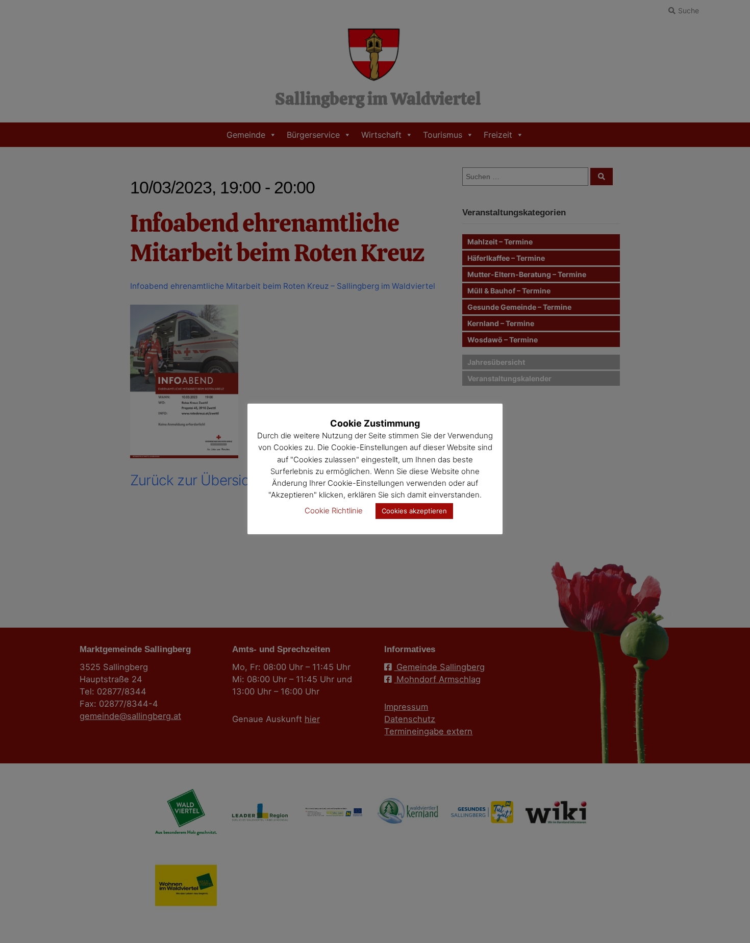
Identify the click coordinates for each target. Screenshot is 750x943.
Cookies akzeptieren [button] (414, 511)
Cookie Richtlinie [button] (334, 510)
